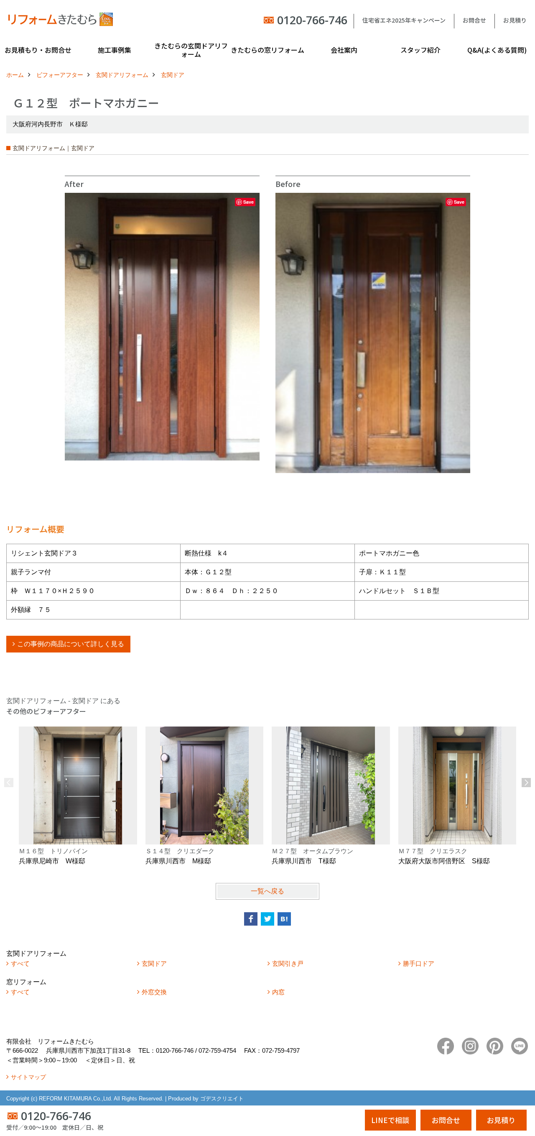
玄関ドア (154, 963)
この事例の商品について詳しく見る (70, 643)
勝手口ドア (418, 963)
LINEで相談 (390, 1120)
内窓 (278, 991)
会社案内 (344, 50)
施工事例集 (114, 50)
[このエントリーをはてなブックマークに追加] (284, 919)
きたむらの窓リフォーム (267, 50)
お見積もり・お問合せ (38, 50)
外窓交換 (154, 991)
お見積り (515, 20)
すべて (20, 963)
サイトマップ (28, 1077)
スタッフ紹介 (420, 50)
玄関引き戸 (287, 963)
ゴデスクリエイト (222, 1098)
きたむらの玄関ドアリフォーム (191, 50)
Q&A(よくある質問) (497, 50)
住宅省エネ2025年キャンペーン (404, 20)
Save (248, 202)
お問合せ (474, 20)
